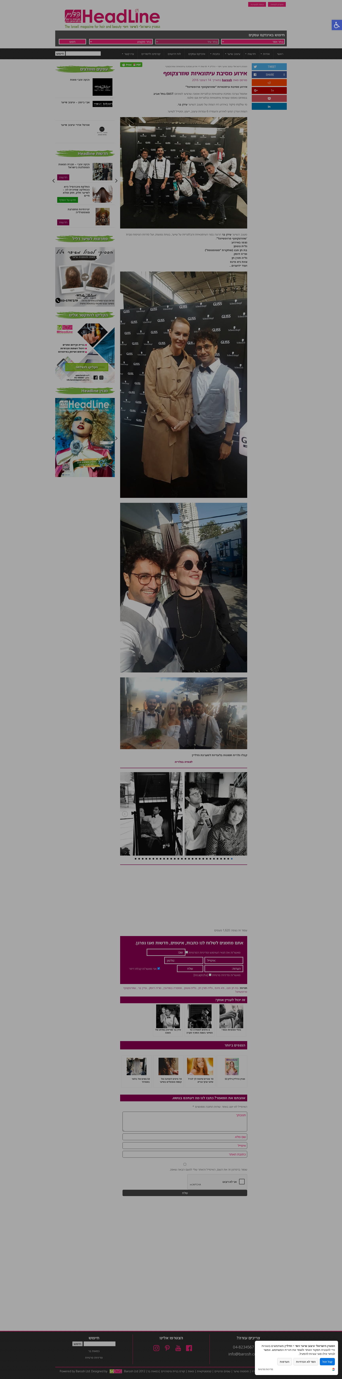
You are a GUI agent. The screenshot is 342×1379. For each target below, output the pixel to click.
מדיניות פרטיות (265, 1369)
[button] (337, 25)
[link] (333, 1370)
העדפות (284, 1362)
